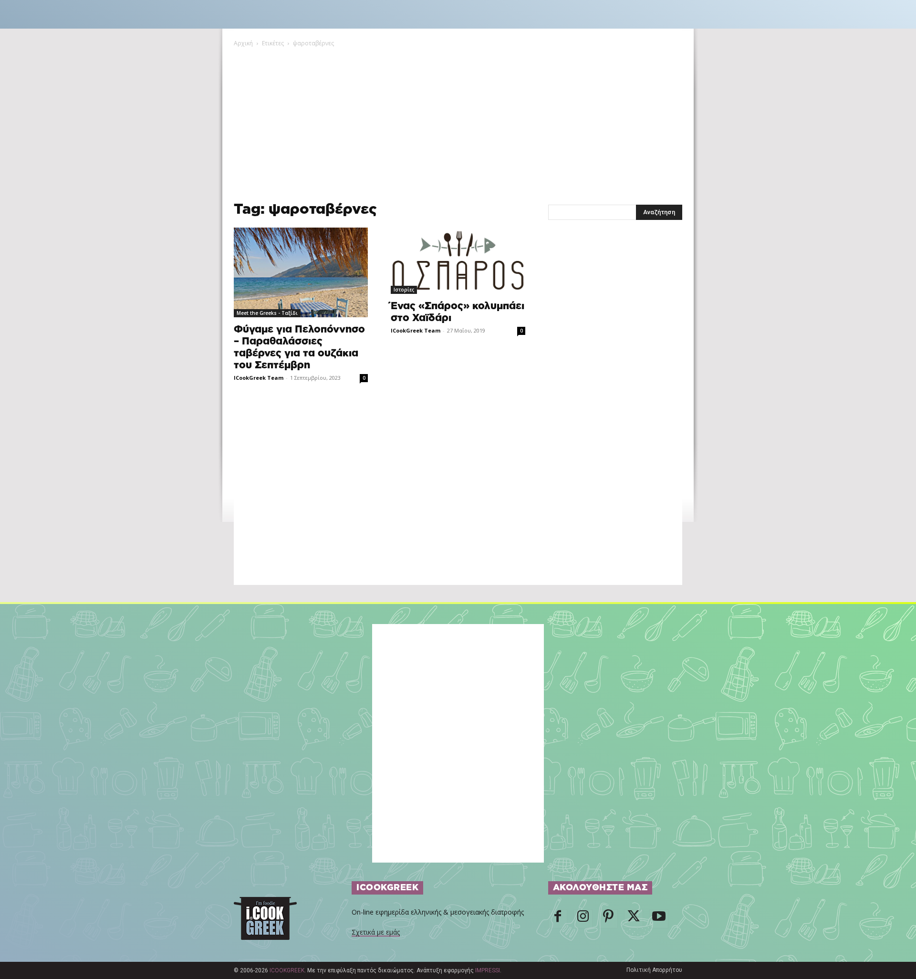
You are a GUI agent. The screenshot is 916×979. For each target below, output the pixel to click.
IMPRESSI (487, 970)
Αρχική (243, 43)
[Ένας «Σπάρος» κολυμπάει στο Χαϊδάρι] (458, 261)
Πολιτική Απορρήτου (654, 970)
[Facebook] (557, 918)
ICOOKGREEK (287, 970)
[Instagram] (583, 918)
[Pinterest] (608, 918)
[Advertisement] (458, 120)
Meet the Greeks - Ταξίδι (267, 313)
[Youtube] (658, 918)
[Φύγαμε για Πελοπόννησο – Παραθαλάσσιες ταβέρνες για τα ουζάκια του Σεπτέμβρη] (301, 272)
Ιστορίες (404, 289)
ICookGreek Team (258, 377)
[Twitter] (633, 918)
